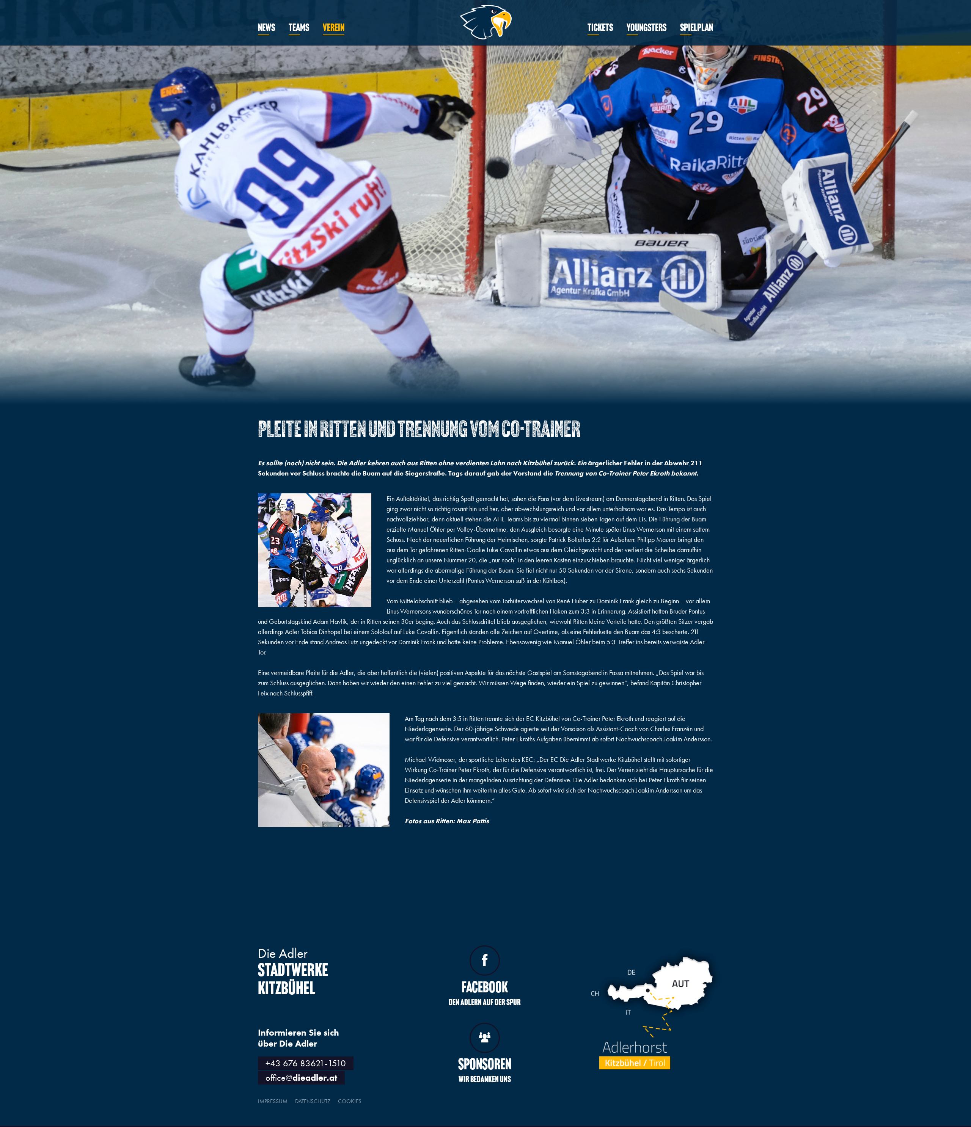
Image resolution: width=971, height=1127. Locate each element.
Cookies (349, 1101)
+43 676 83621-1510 (306, 1063)
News (266, 28)
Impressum (273, 1101)
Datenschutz (312, 1101)
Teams (299, 28)
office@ (301, 1077)
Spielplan (696, 28)
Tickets (600, 28)
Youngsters (646, 28)
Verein (333, 28)
